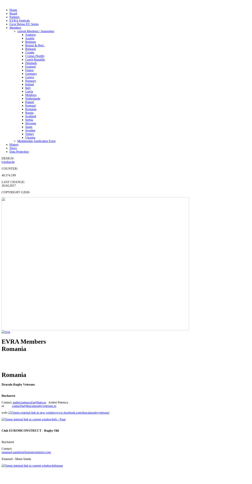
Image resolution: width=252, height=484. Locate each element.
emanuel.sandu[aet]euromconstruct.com (26, 452)
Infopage (57, 465)
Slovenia (30, 123)
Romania (30, 109)
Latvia (29, 91)
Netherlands (32, 98)
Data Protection (19, 151)
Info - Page (59, 419)
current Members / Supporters (35, 31)
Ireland (29, 84)
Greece (29, 77)
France (29, 70)
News (13, 148)
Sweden (30, 130)
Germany (31, 73)
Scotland (30, 116)
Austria (29, 38)
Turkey (29, 134)
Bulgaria (30, 49)
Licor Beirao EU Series (24, 24)
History (14, 144)
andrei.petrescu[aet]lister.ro (29, 402)
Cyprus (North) (34, 56)
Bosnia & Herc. (35, 45)
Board (13, 13)
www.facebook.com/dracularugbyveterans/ (82, 412)
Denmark (31, 63)
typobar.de (8, 162)
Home (13, 10)
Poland (29, 102)
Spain (28, 127)
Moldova (30, 95)
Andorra (30, 34)
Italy (28, 88)
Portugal (30, 105)
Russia (29, 112)
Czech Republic (35, 59)
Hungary (30, 80)
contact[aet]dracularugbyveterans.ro (34, 406)
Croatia (29, 52)
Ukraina (30, 137)
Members (15, 27)
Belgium (30, 41)
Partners (14, 17)
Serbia (29, 119)
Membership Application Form (36, 141)
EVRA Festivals (19, 20)
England (30, 66)
